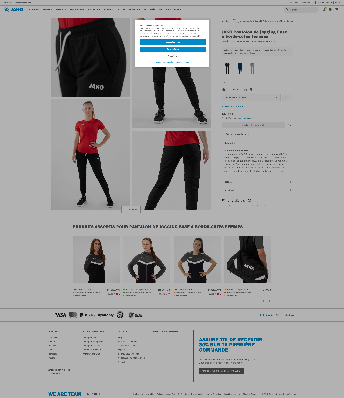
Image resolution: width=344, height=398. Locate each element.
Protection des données (164, 62)
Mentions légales (183, 62)
